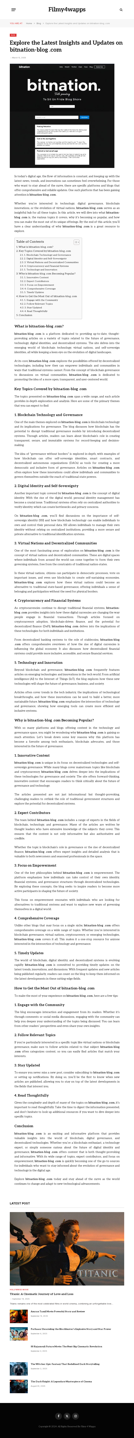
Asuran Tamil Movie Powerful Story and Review (58, 1311)
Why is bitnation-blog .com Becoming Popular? (47, 273)
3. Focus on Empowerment (39, 285)
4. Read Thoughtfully (35, 311)
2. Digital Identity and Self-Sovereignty (45, 258)
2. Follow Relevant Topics (38, 303)
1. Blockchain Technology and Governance (47, 255)
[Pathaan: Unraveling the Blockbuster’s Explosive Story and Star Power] (19, 1334)
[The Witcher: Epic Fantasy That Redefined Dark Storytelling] (19, 1369)
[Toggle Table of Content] (75, 242)
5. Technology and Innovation (40, 269)
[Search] (121, 9)
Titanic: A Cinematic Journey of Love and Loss (41, 1294)
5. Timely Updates (34, 292)
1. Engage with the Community (41, 300)
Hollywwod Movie (19, 1290)
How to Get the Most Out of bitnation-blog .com (48, 296)
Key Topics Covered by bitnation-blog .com (45, 251)
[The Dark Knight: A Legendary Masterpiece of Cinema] (19, 1386)
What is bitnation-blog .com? (36, 247)
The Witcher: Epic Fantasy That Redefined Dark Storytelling (65, 1364)
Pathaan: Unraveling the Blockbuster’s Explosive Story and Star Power (71, 1329)
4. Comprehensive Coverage (40, 288)
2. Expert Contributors (36, 281)
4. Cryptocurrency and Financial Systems (46, 266)
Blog (13, 35)
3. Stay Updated (33, 307)
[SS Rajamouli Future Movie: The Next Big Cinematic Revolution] (19, 1351)
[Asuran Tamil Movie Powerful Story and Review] (19, 1316)
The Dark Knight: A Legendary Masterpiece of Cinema (61, 1381)
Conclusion (25, 315)
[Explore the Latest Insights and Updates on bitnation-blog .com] (62, 167)
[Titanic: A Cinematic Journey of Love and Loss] (67, 1249)
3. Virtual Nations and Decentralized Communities (51, 262)
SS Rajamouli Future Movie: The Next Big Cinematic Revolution (66, 1346)
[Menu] (13, 9)
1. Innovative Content (36, 277)
